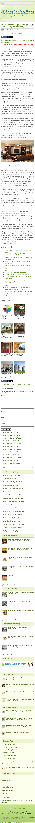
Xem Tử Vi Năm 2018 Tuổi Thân (12, 455)
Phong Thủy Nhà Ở (8, 30)
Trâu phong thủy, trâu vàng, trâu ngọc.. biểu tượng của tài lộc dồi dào (20, 548)
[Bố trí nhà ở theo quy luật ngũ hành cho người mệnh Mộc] (17, 151)
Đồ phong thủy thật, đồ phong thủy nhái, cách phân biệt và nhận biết (19, 539)
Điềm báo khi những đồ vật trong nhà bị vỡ (20, 692)
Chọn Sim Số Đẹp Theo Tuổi (11, 478)
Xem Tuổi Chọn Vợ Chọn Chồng (12, 518)
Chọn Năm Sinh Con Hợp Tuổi (12, 485)
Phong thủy (4, 386)
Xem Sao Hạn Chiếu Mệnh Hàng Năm (13, 511)
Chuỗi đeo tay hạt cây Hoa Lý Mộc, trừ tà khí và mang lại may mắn (20, 567)
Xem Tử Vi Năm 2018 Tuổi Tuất (12, 460)
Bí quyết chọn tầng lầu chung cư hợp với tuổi (17, 274)
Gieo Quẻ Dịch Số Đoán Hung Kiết (13, 498)
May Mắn (13, 384)
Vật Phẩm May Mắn (8, 752)
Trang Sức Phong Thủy (9, 755)
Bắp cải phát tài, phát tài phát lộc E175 (18, 711)
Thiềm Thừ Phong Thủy (10, 747)
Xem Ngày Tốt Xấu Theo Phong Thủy (13, 488)
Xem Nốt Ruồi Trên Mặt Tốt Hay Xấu (13, 508)
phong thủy (10, 185)
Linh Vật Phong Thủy (9, 750)
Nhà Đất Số (9, 659)
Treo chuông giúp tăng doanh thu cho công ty (20, 637)
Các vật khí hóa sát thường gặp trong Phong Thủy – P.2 (20, 558)
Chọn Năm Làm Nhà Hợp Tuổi (11, 521)
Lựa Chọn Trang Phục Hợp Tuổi (12, 495)
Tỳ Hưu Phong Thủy (9, 744)
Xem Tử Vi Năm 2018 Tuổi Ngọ (12, 449)
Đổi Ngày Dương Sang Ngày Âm (12, 531)
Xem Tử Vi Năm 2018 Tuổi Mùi (12, 452)
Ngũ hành (12, 49)
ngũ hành (18, 384)
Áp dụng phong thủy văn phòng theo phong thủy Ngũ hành (20, 646)
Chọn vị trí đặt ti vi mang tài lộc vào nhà (15, 272)
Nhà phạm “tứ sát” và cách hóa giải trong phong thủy (19, 602)
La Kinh (10, 575)
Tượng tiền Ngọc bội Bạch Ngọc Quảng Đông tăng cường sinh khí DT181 (19, 718)
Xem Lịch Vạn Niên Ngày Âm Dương (13, 501)
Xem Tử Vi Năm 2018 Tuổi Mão (12, 441)
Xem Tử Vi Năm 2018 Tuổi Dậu (12, 457)
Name (3, 411)
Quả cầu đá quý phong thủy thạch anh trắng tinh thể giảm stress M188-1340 (18, 726)
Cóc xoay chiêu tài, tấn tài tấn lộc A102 (18, 732)
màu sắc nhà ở (6, 384)
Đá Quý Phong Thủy (9, 758)
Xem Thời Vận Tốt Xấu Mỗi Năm (12, 514)
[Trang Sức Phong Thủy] (9, 585)
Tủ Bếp (11, 790)
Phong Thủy (9, 777)
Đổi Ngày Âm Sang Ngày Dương (12, 527)
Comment (3, 395)
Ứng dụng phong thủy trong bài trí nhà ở (15, 282)
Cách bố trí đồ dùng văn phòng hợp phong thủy (19, 627)
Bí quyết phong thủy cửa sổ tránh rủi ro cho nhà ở (21, 611)
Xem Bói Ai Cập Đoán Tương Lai (12, 491)
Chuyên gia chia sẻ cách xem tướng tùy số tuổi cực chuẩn (20, 685)
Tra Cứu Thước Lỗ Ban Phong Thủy (13, 524)
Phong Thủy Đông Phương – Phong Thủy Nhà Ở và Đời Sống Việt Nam (20, 811)
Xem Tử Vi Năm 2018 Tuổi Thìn (12, 443)
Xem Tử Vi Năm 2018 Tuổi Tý (11, 432)
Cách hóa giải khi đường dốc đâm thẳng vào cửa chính (21, 593)
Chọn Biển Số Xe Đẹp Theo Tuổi (12, 482)
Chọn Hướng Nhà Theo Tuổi (11, 504)
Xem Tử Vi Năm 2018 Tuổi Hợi (11, 463)
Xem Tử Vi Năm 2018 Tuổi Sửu (12, 435)
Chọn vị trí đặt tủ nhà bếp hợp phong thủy (16, 280)
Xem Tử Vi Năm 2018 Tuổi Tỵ (11, 446)
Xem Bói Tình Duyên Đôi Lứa (11, 475)
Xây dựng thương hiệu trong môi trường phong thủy (19, 678)
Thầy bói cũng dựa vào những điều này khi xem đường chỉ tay (20, 699)
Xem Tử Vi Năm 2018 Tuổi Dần (12, 438)
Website (3, 423)
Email (3, 417)
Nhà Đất (5, 797)
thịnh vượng (10, 386)
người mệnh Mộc (9, 63)
